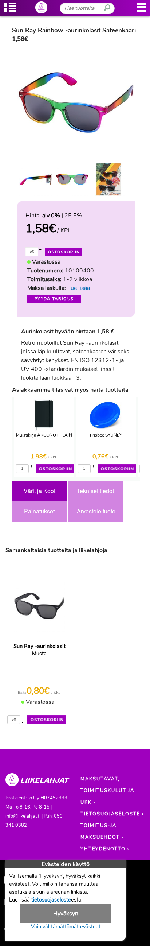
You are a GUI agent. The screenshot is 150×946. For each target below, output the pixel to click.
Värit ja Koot (39, 490)
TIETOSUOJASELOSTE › (112, 814)
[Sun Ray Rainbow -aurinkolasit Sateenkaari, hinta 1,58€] (76, 102)
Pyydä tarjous (54, 299)
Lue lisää (78, 288)
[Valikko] (141, 11)
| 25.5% (62, 216)
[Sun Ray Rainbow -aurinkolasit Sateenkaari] (35, 179)
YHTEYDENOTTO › (104, 849)
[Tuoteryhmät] (10, 11)
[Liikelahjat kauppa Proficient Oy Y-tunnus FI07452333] (37, 783)
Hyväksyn (65, 914)
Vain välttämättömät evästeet (65, 926)
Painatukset (39, 511)
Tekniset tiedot (95, 490)
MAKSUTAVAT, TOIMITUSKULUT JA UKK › (107, 791)
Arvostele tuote (96, 511)
